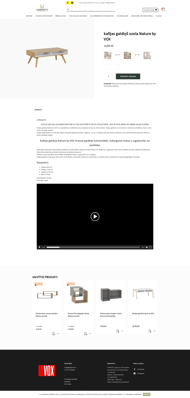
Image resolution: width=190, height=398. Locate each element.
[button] (95, 216)
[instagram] (72, 2)
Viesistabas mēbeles (111, 86)
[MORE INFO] (58, 333)
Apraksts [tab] (38, 110)
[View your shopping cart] (163, 9)
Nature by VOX (151, 84)
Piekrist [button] (146, 394)
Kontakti (67, 382)
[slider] (93, 247)
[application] (95, 216)
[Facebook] (67, 2)
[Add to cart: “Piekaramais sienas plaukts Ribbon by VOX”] (53, 333)
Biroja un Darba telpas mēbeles (123, 84)
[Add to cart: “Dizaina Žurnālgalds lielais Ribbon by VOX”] (85, 333)
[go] (68, 9)
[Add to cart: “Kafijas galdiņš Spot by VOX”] (150, 331)
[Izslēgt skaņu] (147, 247)
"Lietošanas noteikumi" (133, 394)
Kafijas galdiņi (140, 84)
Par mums (68, 384)
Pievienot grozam (128, 76)
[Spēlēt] (39, 247)
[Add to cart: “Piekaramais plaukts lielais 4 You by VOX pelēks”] (118, 331)
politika (71, 379)
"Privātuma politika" (115, 394)
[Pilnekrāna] (150, 247)
